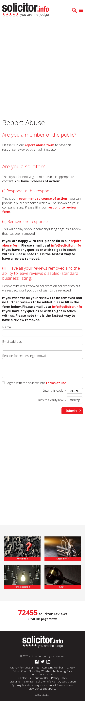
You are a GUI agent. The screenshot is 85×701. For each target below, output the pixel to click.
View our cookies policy (42, 688)
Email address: (12, 341)
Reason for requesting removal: (24, 356)
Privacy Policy (59, 678)
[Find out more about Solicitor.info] (22, 548)
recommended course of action (42, 198)
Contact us (24, 678)
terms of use (56, 383)
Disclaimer (15, 681)
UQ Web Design (67, 681)
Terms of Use (41, 678)
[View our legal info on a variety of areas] (62, 548)
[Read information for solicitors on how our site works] (22, 576)
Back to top (43, 695)
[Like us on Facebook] (37, 661)
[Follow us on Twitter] (42, 661)
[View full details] (62, 576)
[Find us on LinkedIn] (48, 661)
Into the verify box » (52, 400)
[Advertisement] (42, 66)
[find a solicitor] (42, 641)
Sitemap (29, 681)
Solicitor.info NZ (45, 681)
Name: (6, 327)
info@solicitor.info (66, 245)
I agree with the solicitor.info (25, 383)
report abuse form (39, 145)
